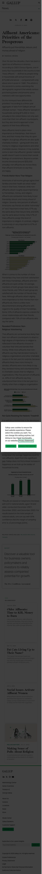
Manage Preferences (27, 446)
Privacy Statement (26, 441)
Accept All (11, 446)
